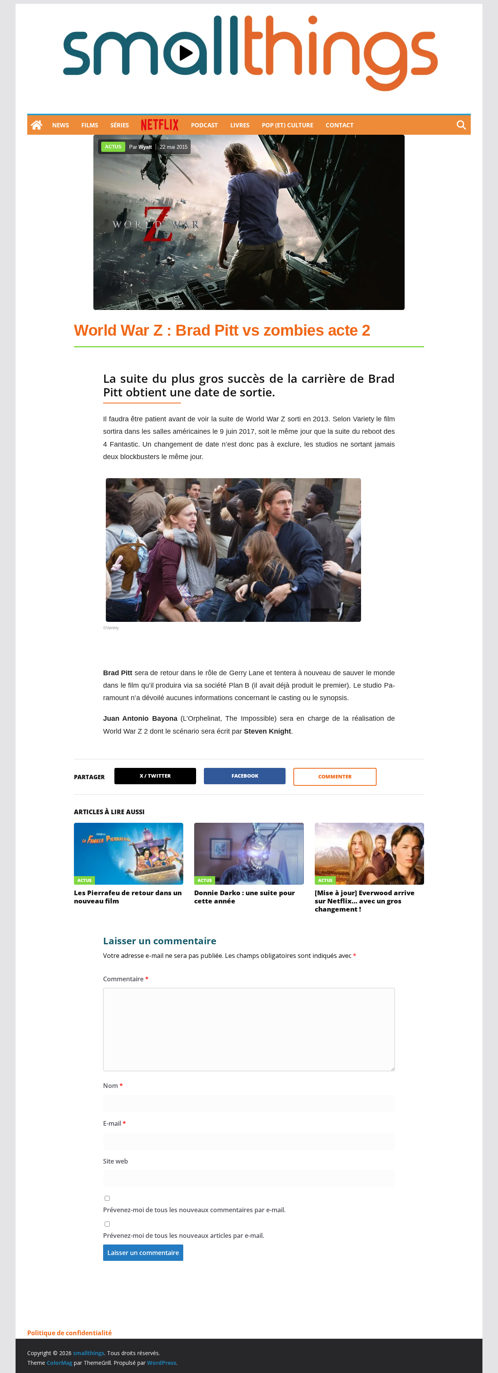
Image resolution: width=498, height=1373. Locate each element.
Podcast (204, 125)
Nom (113, 1085)
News (60, 125)
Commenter (335, 776)
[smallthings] (36, 125)
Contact (340, 125)
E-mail (114, 1123)
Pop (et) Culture (287, 125)
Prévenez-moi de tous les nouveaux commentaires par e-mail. (194, 1210)
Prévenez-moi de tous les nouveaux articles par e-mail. (183, 1235)
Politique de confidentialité (69, 1333)
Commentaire (126, 979)
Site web (115, 1161)
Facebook (244, 775)
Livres (239, 125)
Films (89, 125)
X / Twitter (155, 775)
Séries (119, 125)
